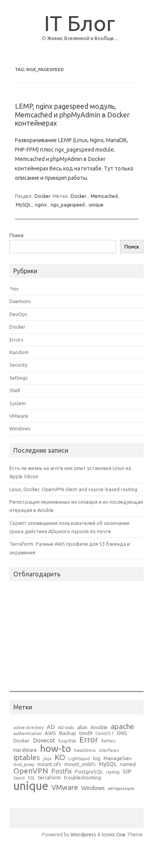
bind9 (85, 733)
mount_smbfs (80, 764)
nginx (41, 204)
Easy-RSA (67, 741)
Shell (14, 390)
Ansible (99, 727)
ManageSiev (117, 758)
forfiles (108, 741)
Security (18, 364)
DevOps (18, 314)
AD (51, 727)
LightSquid (79, 759)
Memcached (104, 196)
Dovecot (44, 741)
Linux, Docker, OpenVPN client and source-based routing (73, 489)
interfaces (109, 750)
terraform (49, 777)
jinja (47, 759)
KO (60, 757)
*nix (14, 288)
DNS (122, 733)
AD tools (66, 728)
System (17, 403)
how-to (55, 748)
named (128, 764)
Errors (16, 339)
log (96, 758)
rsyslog (113, 772)
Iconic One (114, 834)
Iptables (26, 757)
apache (122, 726)
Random (19, 352)
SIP (127, 772)
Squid (19, 778)
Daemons (20, 301)
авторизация (121, 788)
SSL (31, 778)
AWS (50, 733)
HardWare (25, 750)
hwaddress (85, 750)
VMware (18, 416)
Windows (20, 428)
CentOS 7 (104, 733)
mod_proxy (23, 764)
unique (96, 204)
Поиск (16, 235)
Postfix (61, 771)
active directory (28, 728)
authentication (27, 733)
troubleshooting (82, 777)
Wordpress (83, 834)
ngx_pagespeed (68, 204)
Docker (43, 196)
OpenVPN (30, 771)
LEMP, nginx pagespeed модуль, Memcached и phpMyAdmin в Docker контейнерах (72, 114)
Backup (67, 733)
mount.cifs (49, 764)
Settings (18, 377)
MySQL (23, 204)
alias (82, 727)
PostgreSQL (89, 771)
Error (88, 740)
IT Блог (79, 23)
